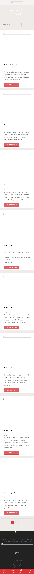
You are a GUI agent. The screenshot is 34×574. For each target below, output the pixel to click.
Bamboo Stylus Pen (10, 493)
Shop (16, 10)
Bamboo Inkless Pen (10, 64)
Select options (11, 84)
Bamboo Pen (8, 125)
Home (12, 10)
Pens (21, 10)
